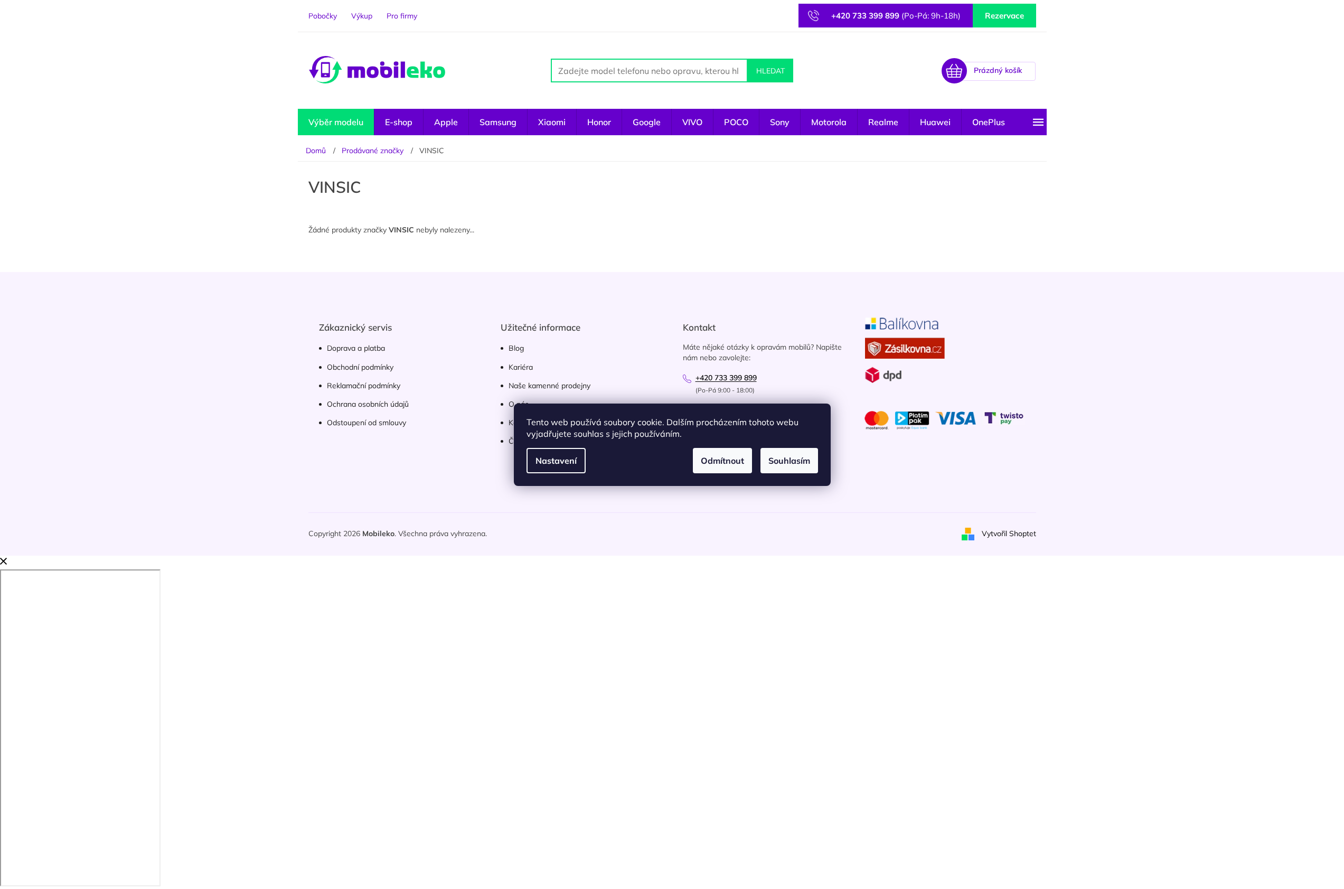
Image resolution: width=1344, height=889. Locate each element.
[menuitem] (336, 122)
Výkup (361, 16)
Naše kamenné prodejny (549, 385)
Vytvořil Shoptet (1009, 533)
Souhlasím (789, 460)
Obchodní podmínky (360, 367)
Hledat (770, 71)
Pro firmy (402, 16)
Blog (516, 348)
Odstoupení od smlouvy (366, 422)
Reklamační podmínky (363, 385)
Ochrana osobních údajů (368, 404)
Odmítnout (722, 460)
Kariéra (521, 367)
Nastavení (556, 460)
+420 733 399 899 (726, 377)
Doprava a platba (356, 348)
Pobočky (322, 16)
